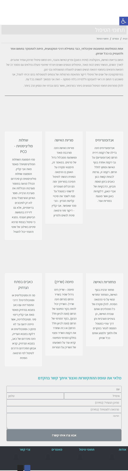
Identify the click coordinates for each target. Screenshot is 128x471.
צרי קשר (25, 449)
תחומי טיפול (86, 449)
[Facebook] (27, 468)
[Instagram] (20, 468)
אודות (122, 449)
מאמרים (57, 449)
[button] (8, 12)
